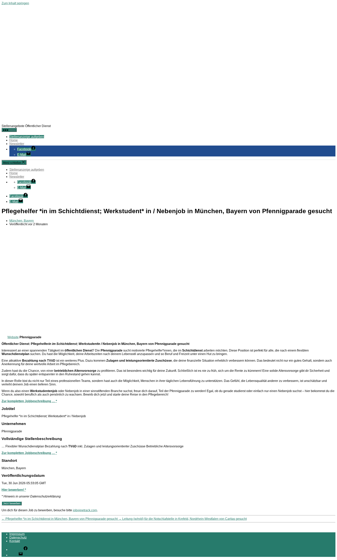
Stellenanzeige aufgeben (26, 136)
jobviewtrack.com (85, 510)
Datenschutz (18, 537)
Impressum (17, 534)
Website (13, 337)
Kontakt (14, 541)
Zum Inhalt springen (15, 3)
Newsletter (16, 143)
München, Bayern (21, 220)
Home (13, 140)
